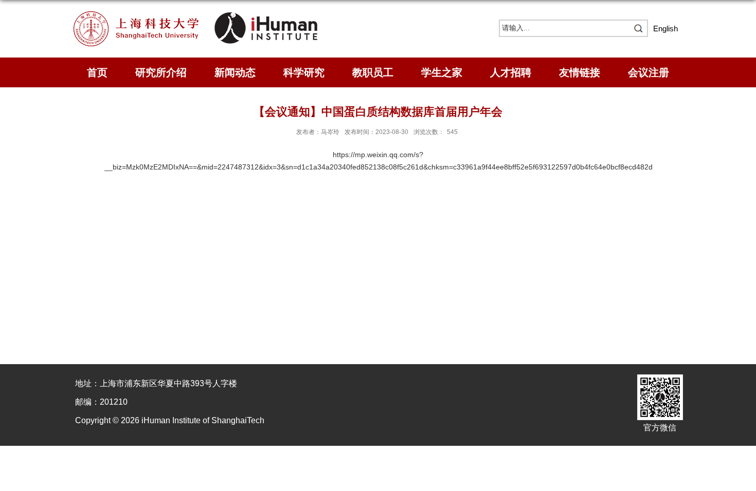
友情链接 (579, 72)
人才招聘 (510, 72)
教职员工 (372, 72)
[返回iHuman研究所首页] (265, 14)
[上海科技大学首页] (144, 14)
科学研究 (304, 72)
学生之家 (441, 72)
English (665, 28)
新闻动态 (235, 72)
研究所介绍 (161, 72)
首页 (97, 72)
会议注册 (648, 72)
